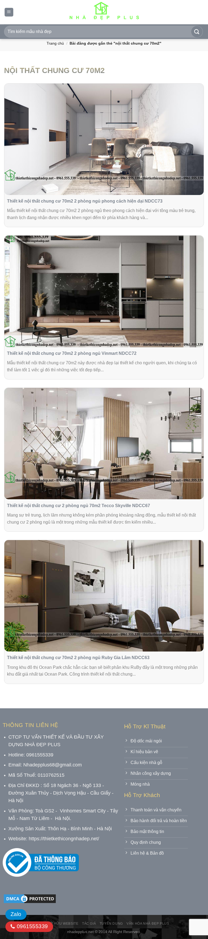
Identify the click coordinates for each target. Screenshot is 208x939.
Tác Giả (89, 923)
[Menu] (9, 12)
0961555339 (31, 926)
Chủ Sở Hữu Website (59, 923)
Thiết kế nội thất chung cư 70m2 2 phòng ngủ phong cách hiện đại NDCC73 (84, 201)
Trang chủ (55, 43)
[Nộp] (197, 31)
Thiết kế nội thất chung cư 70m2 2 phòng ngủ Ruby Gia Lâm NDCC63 (78, 657)
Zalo (16, 914)
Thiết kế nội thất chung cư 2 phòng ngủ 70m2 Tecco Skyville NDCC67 (78, 505)
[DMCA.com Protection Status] (30, 898)
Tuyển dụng (111, 923)
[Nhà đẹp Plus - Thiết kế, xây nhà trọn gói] (104, 12)
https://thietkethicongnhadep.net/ (64, 838)
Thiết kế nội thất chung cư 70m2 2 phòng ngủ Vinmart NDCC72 (71, 353)
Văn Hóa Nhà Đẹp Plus (147, 923)
